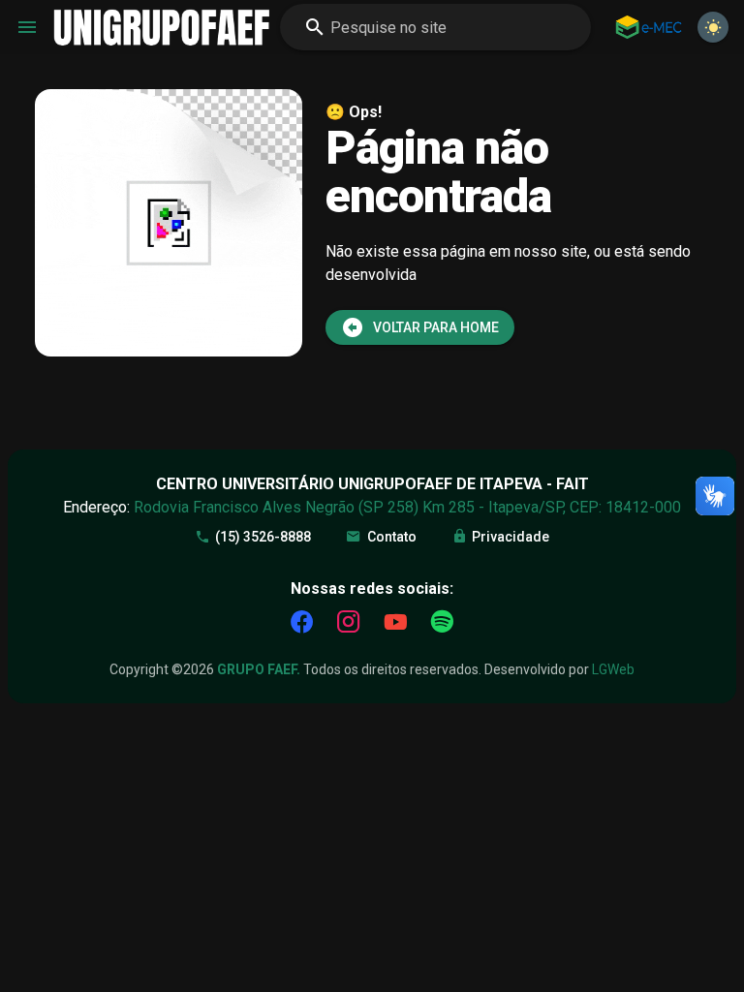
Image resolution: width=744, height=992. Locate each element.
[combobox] (435, 27)
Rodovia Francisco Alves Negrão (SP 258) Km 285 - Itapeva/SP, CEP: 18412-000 (407, 507)
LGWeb (613, 669)
